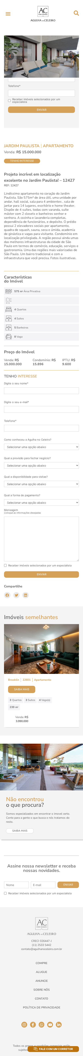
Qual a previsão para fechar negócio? (27, 458)
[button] (8, 14)
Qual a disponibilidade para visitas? (26, 476)
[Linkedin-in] (59, 1025)
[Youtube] (50, 1025)
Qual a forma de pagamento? (22, 495)
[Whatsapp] (42, 1025)
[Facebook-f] (33, 1025)
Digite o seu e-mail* (16, 402)
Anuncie (41, 981)
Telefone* (14, 86)
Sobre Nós (41, 990)
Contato (41, 999)
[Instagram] (24, 1025)
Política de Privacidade (41, 1007)
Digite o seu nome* (16, 383)
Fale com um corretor (56, 1049)
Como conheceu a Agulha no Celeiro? (27, 439)
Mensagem (22, 511)
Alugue (41, 972)
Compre (41, 963)
